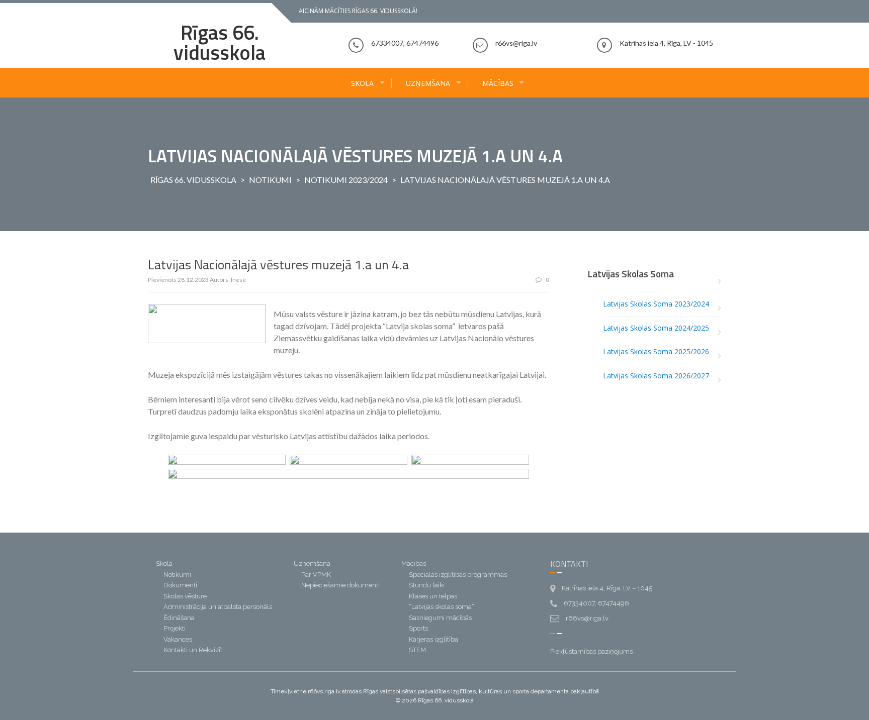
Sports (418, 628)
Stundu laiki (427, 585)
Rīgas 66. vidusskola (219, 42)
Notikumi (270, 179)
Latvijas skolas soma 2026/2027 (656, 375)
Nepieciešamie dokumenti (340, 585)
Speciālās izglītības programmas (458, 574)
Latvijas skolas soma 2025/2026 (656, 351)
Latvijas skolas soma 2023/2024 (656, 303)
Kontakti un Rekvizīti (193, 650)
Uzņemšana (428, 83)
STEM (417, 650)
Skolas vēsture (185, 596)
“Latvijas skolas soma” (441, 606)
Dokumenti (180, 585)
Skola (362, 83)
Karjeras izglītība (433, 639)
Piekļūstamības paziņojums (591, 651)
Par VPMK (316, 574)
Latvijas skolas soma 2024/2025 (656, 328)
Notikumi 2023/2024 (346, 179)
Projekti (174, 628)
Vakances (177, 639)
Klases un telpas (433, 596)
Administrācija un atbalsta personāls (217, 606)
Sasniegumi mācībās (440, 618)
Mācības (497, 83)
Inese (238, 279)
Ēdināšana (179, 618)
